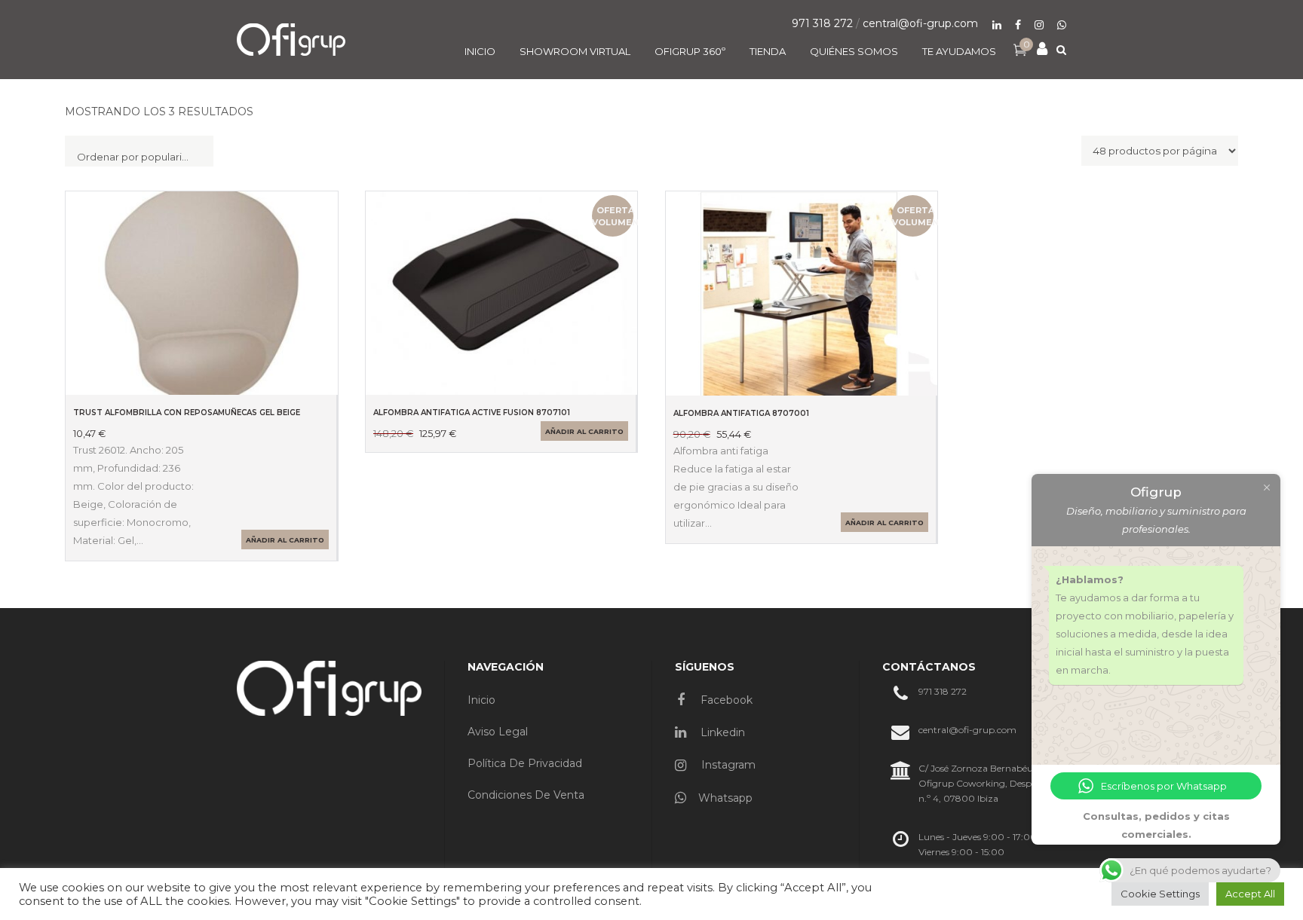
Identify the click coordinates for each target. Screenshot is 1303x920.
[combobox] (139, 151)
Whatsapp (725, 798)
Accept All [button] (1250, 894)
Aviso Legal (498, 731)
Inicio (481, 700)
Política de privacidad (525, 763)
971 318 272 (822, 23)
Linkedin (721, 732)
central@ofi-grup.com (920, 23)
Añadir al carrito (285, 540)
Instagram (727, 765)
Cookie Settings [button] (1160, 894)
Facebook (725, 700)
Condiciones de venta (526, 795)
